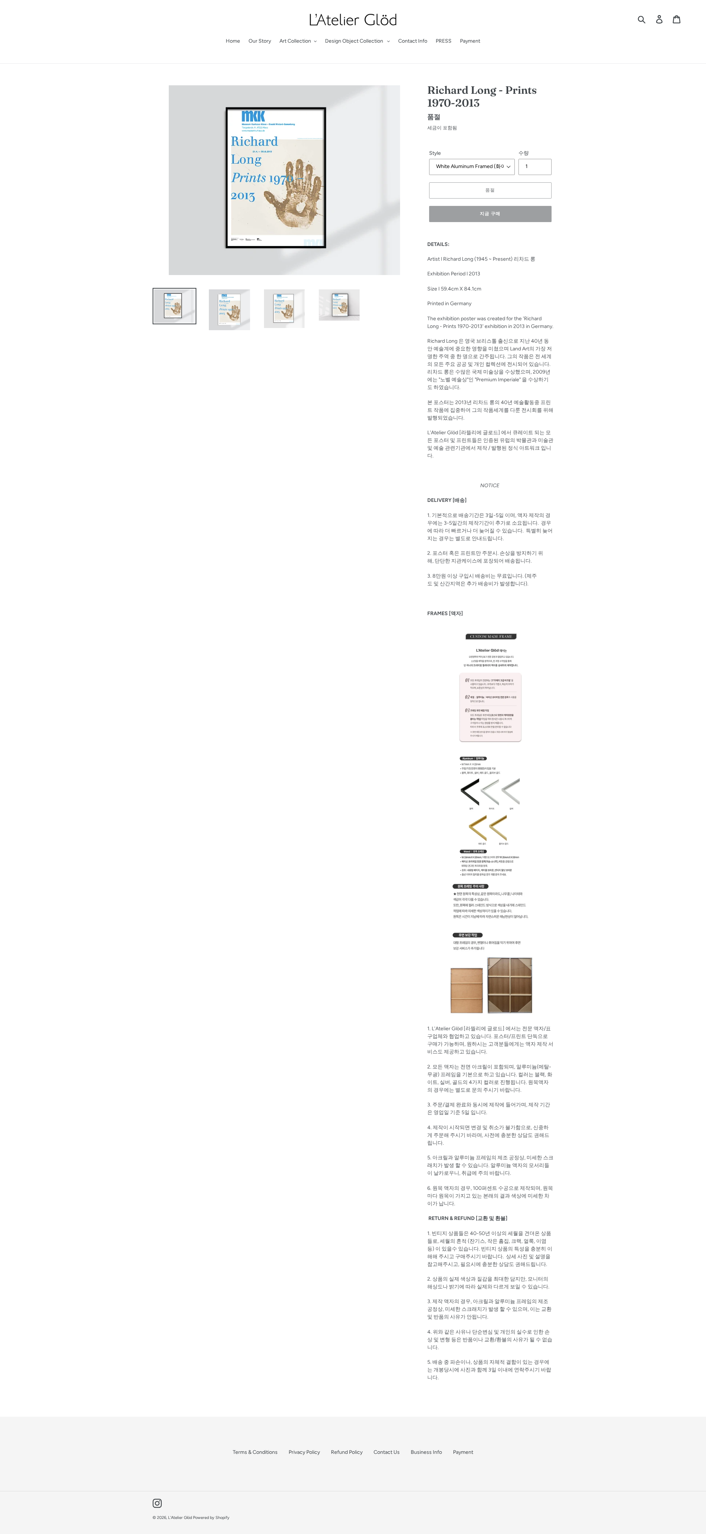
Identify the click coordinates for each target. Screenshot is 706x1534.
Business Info (426, 1452)
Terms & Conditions (255, 1452)
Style (435, 153)
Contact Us (387, 1452)
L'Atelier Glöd (180, 1517)
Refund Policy (347, 1452)
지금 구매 (490, 213)
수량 (523, 153)
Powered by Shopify (211, 1517)
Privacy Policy (304, 1452)
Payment (463, 1452)
